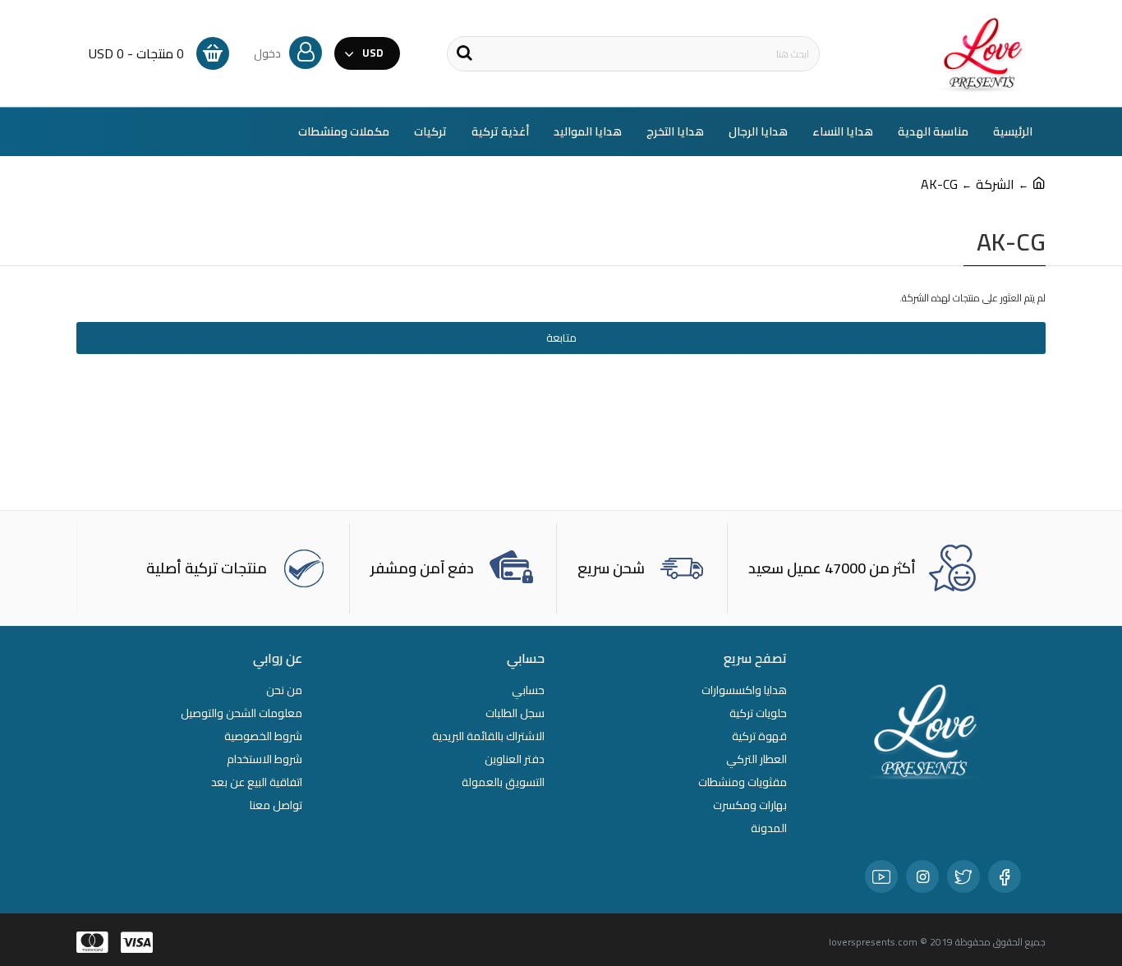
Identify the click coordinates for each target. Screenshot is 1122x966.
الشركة (995, 184)
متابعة (561, 337)
